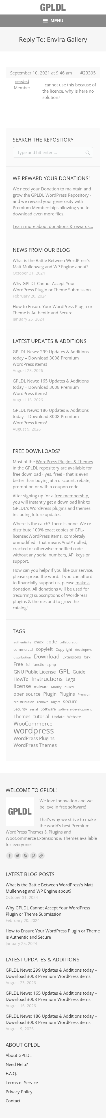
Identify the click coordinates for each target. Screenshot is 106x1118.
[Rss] (25, 855)
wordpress (34, 730)
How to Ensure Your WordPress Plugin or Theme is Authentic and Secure (52, 309)
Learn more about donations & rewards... (53, 226)
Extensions (71, 657)
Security (20, 709)
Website (74, 716)
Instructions (47, 679)
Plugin (50, 694)
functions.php (44, 664)
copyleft (44, 649)
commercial (23, 649)
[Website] (41, 855)
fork (87, 657)
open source (27, 694)
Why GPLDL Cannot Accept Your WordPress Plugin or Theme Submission (52, 286)
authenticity (22, 642)
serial (34, 709)
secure (70, 701)
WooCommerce (33, 723)
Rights (55, 702)
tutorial (41, 716)
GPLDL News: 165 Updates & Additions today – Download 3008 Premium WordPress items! (51, 387)
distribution (22, 657)
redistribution (24, 702)
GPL (64, 671)
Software (48, 709)
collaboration (69, 642)
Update (58, 716)
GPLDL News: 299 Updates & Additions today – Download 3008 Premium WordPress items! (51, 358)
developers (83, 650)
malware (41, 686)
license (22, 686)
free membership (71, 495)
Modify (56, 687)
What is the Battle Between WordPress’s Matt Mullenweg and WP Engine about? (51, 263)
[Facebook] (9, 855)
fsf (28, 664)
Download (47, 656)
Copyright (64, 649)
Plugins (67, 694)
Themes (22, 716)
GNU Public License (35, 671)
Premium (84, 695)
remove (42, 702)
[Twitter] (17, 855)
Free (18, 664)
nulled (69, 687)
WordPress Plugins (34, 738)
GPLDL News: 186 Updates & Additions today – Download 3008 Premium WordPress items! (51, 416)
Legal (71, 679)
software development (75, 709)
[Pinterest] (33, 855)
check (39, 642)
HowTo (21, 679)
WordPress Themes (35, 745)
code (51, 642)
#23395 (88, 73)
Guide (79, 672)
